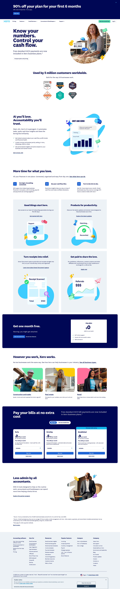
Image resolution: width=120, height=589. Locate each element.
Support (61, 21)
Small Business (32, 21)
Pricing (14, 21)
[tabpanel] (60, 443)
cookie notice (22, 583)
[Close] (106, 579)
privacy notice (29, 583)
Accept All (86, 586)
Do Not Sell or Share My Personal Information (24, 586)
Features (22, 21)
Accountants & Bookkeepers (48, 21)
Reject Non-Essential (86, 583)
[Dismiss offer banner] (116, 2)
